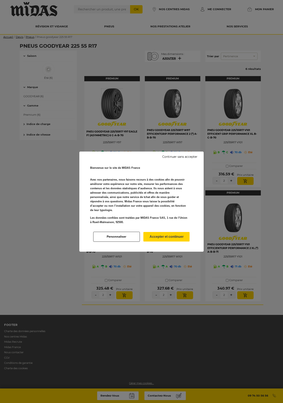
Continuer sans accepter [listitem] (179, 157)
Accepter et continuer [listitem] (167, 236)
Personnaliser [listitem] (116, 236)
